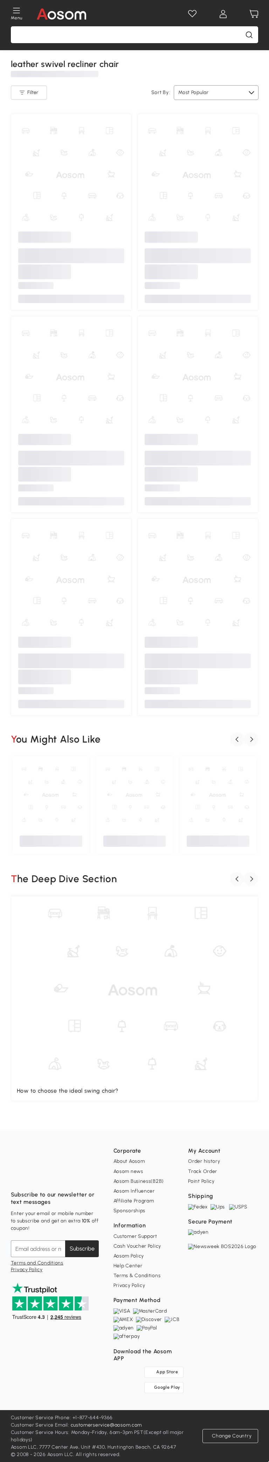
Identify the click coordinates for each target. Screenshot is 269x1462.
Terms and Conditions (37, 1263)
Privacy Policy (27, 1270)
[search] (249, 34)
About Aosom (129, 1161)
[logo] (61, 14)
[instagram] (31, 1177)
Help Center (128, 1266)
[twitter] (78, 1177)
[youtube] (47, 1177)
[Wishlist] (192, 14)
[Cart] (254, 14)
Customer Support (135, 1236)
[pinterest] (62, 1177)
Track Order (202, 1171)
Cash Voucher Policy (137, 1246)
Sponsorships (129, 1211)
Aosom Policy (128, 1256)
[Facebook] (16, 1177)
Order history (204, 1161)
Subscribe (82, 1248)
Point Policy (201, 1181)
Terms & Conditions (137, 1276)
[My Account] (223, 14)
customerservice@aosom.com (106, 1425)
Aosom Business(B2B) (138, 1181)
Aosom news (128, 1171)
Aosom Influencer (134, 1191)
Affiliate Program (133, 1201)
